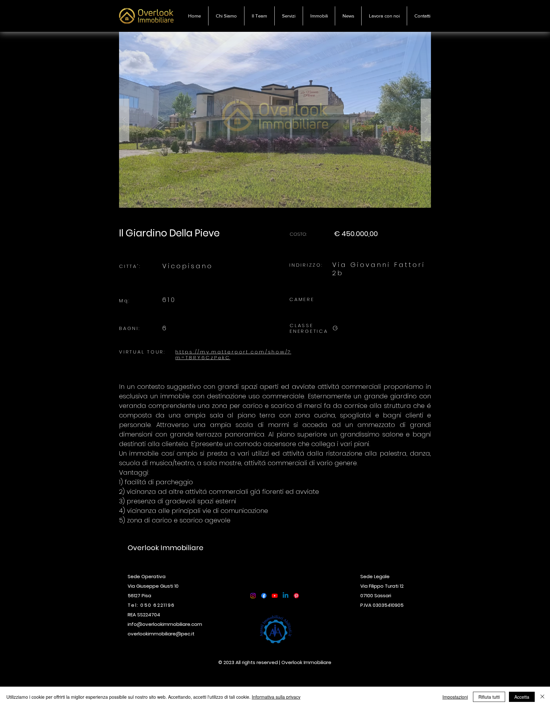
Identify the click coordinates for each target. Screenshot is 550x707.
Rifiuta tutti (489, 697)
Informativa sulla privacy (276, 697)
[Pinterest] (296, 595)
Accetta (521, 697)
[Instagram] (253, 595)
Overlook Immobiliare (166, 548)
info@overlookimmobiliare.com (165, 624)
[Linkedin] (285, 595)
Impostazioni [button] (455, 697)
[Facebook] (263, 595)
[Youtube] (274, 595)
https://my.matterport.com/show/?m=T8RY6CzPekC (233, 354)
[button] (319, 15)
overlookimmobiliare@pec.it (161, 633)
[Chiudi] (542, 697)
